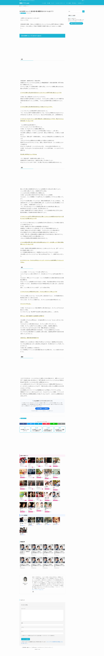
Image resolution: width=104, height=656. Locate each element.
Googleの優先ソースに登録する (42, 408)
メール (22, 627)
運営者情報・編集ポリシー (27, 647)
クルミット (25, 583)
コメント (23, 608)
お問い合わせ (34, 647)
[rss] (82, 0)
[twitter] (33, 591)
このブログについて (41, 647)
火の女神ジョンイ (23, 418)
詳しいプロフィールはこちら (37, 589)
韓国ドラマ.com (24, 3)
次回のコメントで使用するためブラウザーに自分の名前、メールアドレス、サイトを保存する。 (38, 635)
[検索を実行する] (83, 11)
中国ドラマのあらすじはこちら (76, 23)
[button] (23, 424)
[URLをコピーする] (61, 424)
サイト (22, 631)
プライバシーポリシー (48, 647)
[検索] (83, 0)
